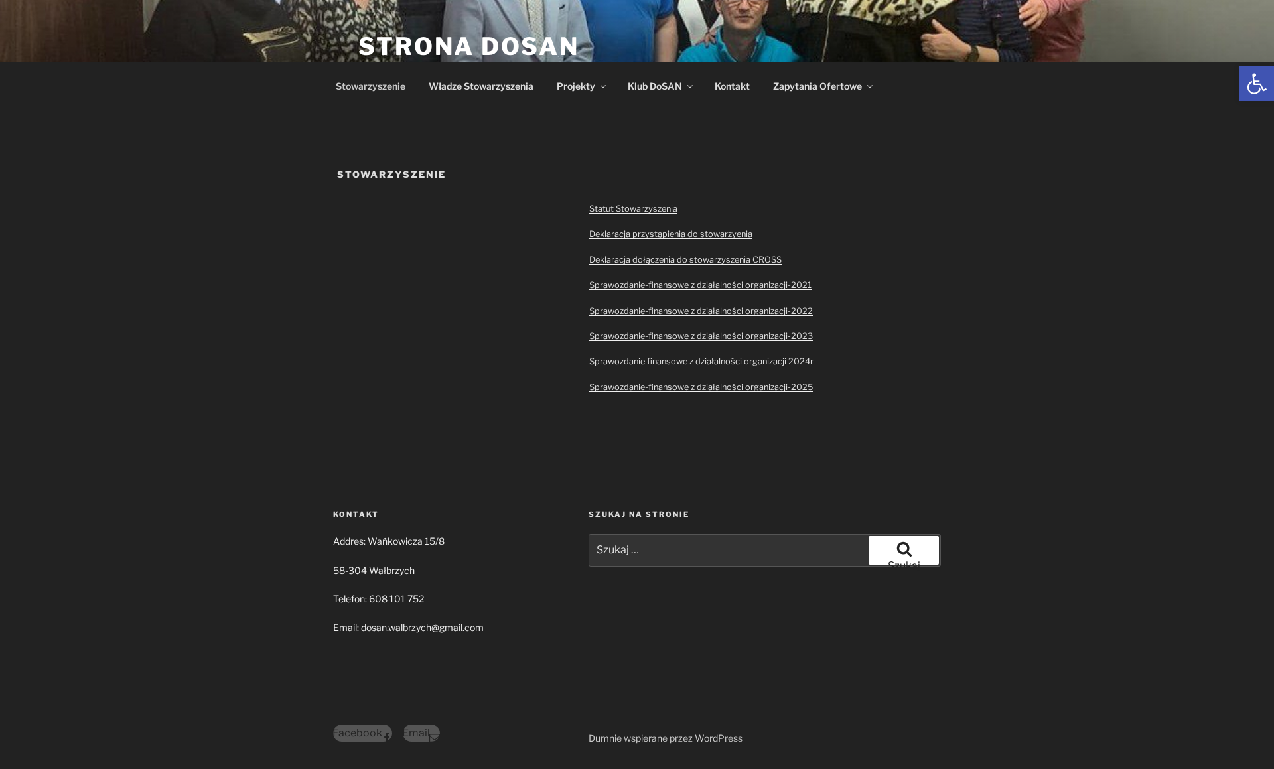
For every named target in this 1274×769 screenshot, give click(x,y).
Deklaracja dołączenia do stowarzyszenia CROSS (685, 260)
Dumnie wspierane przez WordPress (666, 738)
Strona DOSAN (468, 46)
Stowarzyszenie (370, 86)
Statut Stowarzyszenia (633, 209)
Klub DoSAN (655, 86)
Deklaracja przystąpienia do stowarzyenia (670, 234)
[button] (1256, 83)
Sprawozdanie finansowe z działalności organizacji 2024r (701, 361)
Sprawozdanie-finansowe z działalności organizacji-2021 (700, 285)
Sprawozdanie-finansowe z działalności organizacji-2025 (701, 387)
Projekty (576, 86)
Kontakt (732, 86)
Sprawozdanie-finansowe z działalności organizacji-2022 (701, 311)
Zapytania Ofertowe (817, 86)
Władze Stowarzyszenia (481, 86)
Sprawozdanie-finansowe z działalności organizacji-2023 (701, 336)
